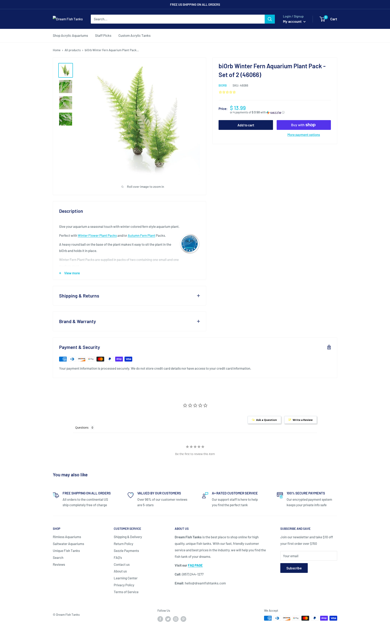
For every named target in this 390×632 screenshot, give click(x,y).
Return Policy (123, 544)
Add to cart (245, 125)
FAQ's (118, 557)
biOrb (223, 85)
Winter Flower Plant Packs (97, 235)
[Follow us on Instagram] (176, 619)
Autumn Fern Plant (141, 235)
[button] (280, 112)
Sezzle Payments (126, 550)
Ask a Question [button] (266, 420)
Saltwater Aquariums (68, 544)
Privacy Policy (124, 585)
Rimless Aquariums (67, 537)
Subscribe (294, 568)
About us (120, 571)
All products (73, 50)
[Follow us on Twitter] (168, 619)
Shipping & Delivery (128, 537)
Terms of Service (126, 592)
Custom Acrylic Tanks (134, 35)
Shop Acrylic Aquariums (70, 35)
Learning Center (126, 578)
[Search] (270, 19)
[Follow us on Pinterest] (183, 619)
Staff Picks (103, 35)
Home (57, 50)
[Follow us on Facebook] (160, 619)
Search (58, 557)
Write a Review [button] (303, 420)
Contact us (122, 564)
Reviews (59, 564)
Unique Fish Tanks (66, 550)
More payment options (303, 134)
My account (292, 21)
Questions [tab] (82, 427)
